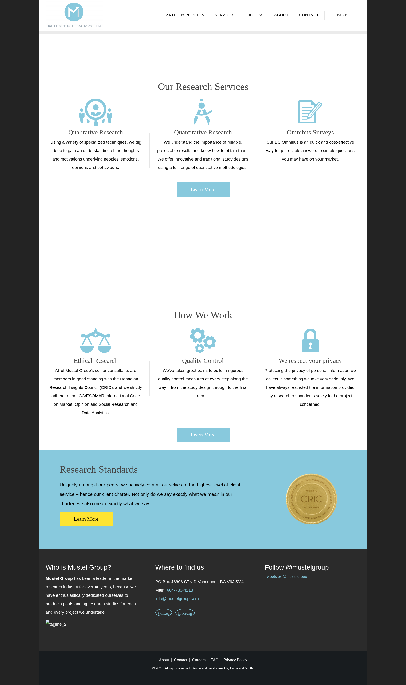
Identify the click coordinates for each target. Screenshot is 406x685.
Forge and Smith (241, 668)
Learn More (203, 189)
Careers (199, 660)
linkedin (185, 613)
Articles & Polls (185, 15)
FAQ (214, 660)
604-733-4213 (180, 590)
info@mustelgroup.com (177, 598)
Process (254, 15)
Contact (309, 15)
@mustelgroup (307, 567)
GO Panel (339, 15)
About (281, 15)
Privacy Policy (235, 660)
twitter (163, 613)
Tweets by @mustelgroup (286, 576)
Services (224, 15)
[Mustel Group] (74, 15)
